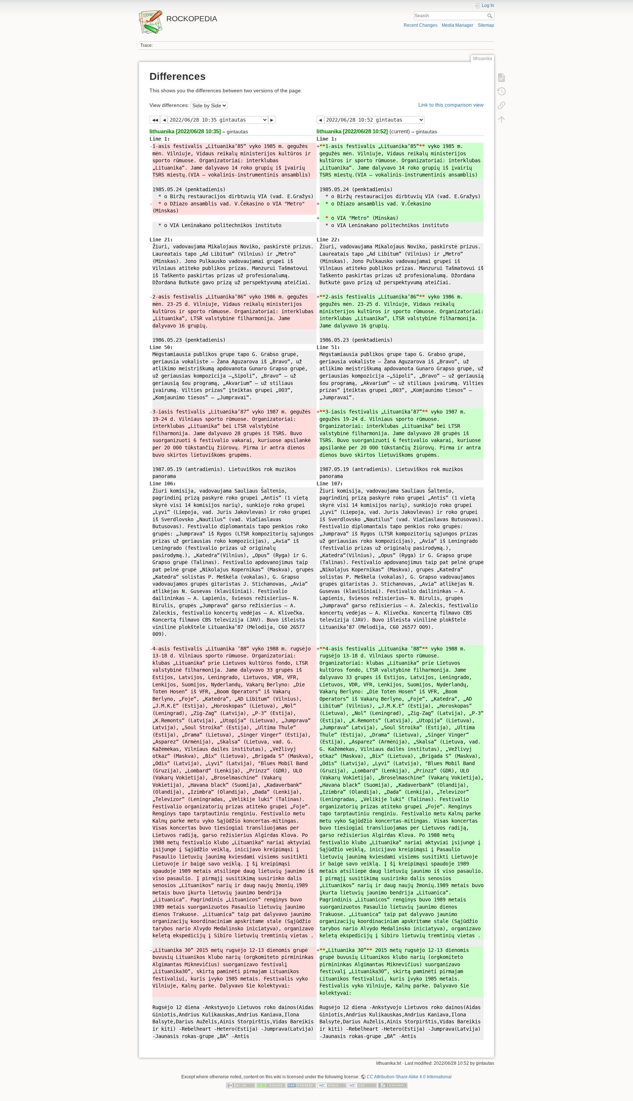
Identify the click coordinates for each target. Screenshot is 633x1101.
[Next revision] (272, 120)
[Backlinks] (501, 105)
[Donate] (271, 1085)
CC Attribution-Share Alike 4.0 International (409, 1076)
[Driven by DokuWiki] (392, 1085)
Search (490, 15)
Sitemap (486, 25)
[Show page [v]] (501, 78)
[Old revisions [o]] (501, 92)
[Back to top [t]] (501, 119)
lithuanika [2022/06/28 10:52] (352, 131)
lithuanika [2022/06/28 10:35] (185, 131)
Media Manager (457, 25)
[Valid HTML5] (332, 1085)
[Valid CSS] (362, 1085)
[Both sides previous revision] (154, 120)
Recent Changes (420, 25)
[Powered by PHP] (301, 1085)
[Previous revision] (164, 120)
